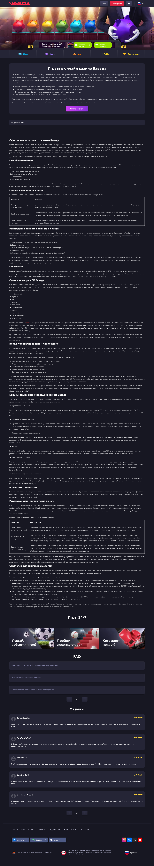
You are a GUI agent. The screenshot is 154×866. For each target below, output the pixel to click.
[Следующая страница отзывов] (84, 813)
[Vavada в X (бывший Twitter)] (134, 840)
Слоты (15, 829)
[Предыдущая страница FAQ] (69, 699)
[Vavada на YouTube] (140, 840)
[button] (151, 28)
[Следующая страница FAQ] (84, 699)
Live (23, 829)
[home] (19, 3)
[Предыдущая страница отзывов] (69, 813)
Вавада (28, 323)
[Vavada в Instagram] (124, 840)
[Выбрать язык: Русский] (141, 3)
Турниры (41, 829)
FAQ (66, 829)
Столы (31, 829)
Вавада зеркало (77, 109)
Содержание (54, 829)
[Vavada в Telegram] (129, 3)
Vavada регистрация (80, 829)
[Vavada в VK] (129, 840)
